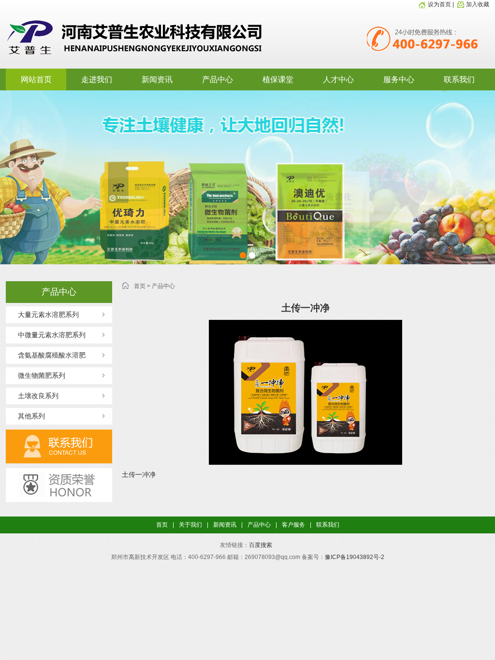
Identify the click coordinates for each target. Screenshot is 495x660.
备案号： (313, 557)
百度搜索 (260, 545)
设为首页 (440, 4)
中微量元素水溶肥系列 (52, 335)
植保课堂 (277, 79)
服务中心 (398, 79)
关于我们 (190, 524)
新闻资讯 (157, 79)
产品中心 (217, 79)
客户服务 (293, 524)
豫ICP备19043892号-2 (354, 557)
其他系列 (31, 416)
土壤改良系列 (38, 396)
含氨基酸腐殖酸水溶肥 (52, 355)
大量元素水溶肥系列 (48, 314)
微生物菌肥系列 (41, 375)
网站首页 (36, 79)
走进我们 (96, 79)
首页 (140, 286)
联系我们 (459, 79)
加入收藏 (477, 4)
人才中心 (338, 79)
